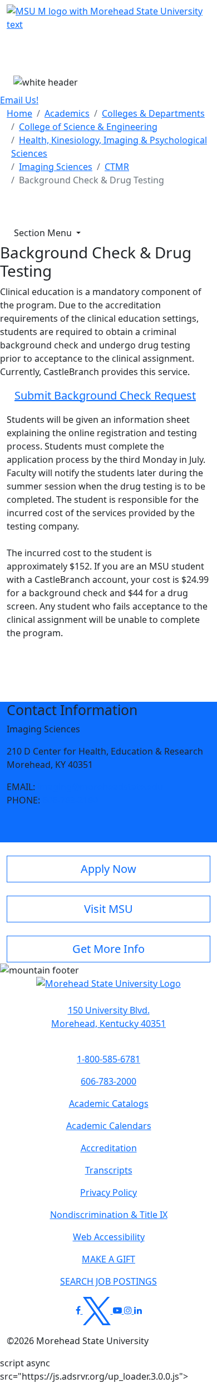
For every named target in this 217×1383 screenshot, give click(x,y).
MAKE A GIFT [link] (108, 1259)
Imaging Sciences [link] (55, 167)
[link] (108, 1016)
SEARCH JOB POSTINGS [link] (108, 1281)
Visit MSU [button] (108, 908)
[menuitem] (19, 113)
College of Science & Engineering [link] (88, 127)
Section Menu (44, 233)
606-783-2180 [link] (70, 800)
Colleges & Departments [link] (153, 113)
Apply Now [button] (108, 868)
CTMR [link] (117, 167)
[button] (108, 989)
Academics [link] (67, 113)
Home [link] (19, 113)
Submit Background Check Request (105, 395)
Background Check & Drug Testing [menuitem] (91, 180)
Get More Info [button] (108, 948)
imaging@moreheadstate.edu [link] (100, 787)
